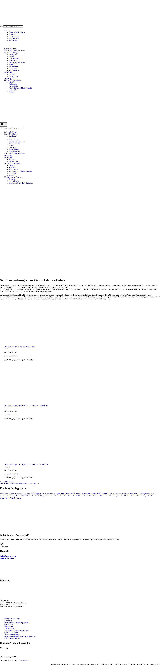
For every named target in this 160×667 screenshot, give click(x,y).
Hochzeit (91, 493)
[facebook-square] (6, 565)
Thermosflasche (83, 496)
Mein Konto (13, 40)
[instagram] (6, 570)
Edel (28, 493)
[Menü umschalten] (17, 53)
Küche (137, 493)
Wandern (127, 496)
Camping (18, 493)
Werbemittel (4, 498)
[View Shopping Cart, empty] (80, 44)
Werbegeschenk (146, 496)
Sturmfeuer (63, 496)
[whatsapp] (6, 575)
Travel (91, 496)
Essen (40, 493)
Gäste (81, 494)
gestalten (60, 493)
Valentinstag (113, 496)
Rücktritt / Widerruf (11, 632)
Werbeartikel (135, 496)
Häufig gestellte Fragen (17, 32)
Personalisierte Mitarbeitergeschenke (16, 623)
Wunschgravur (15, 498)
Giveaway (69, 493)
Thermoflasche (73, 496)
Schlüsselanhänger (38, 496)
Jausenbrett (122, 493)
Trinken (96, 496)
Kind (128, 493)
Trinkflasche (104, 496)
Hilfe (6, 30)
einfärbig (34, 493)
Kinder (132, 493)
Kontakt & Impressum (12, 638)
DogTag (24, 493)
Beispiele (12, 34)
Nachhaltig (11, 496)
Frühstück (53, 493)
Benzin (2, 493)
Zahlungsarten (14, 36)
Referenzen (8, 621)
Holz (96, 493)
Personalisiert (21, 496)
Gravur (76, 493)
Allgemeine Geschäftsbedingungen (16, 630)
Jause (116, 493)
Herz (85, 493)
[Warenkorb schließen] (2, 544)
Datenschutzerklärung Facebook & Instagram (19, 636)
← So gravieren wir (7, 481)
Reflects (29, 496)
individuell (102, 493)
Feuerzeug (46, 493)
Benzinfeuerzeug (10, 493)
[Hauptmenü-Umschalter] (3, 124)
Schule (57, 496)
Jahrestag (111, 493)
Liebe (152, 493)
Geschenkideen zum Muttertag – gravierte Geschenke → (19, 483)
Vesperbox (120, 496)
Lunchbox (3, 496)
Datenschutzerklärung (11, 634)
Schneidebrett (50, 496)
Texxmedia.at (24, 660)
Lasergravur (145, 493)
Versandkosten (14, 38)
